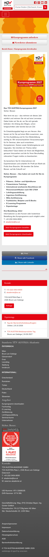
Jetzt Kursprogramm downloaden (18, 234)
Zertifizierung (7, 412)
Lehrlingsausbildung (10, 415)
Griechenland (7, 378)
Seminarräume (8, 418)
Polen (4, 393)
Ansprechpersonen (9, 524)
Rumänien (6, 381)
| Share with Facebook (25, 258)
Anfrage (9, 306)
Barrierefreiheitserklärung (12, 543)
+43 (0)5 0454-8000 (14, 290)
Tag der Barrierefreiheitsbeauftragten (21, 323)
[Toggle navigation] (5, 14)
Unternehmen (7, 420)
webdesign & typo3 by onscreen (14, 551)
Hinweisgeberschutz (10, 535)
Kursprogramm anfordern (25, 37)
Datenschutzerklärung (10, 531)
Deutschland (7, 389)
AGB (4, 539)
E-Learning (6, 409)
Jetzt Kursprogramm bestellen (17, 227)
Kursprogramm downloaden (13, 404)
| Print (25, 253)
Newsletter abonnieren (26, 42)
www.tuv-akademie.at (13, 481)
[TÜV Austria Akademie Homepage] (8, 5)
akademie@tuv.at (13, 222)
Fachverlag (6, 407)
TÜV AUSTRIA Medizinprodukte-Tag (21, 332)
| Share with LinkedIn (25, 262)
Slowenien (6, 396)
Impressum (6, 527)
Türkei (4, 385)
